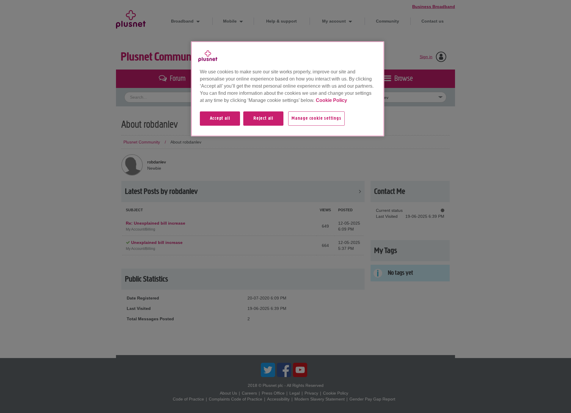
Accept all (220, 118)
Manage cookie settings (316, 118)
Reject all (263, 118)
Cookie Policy (331, 100)
